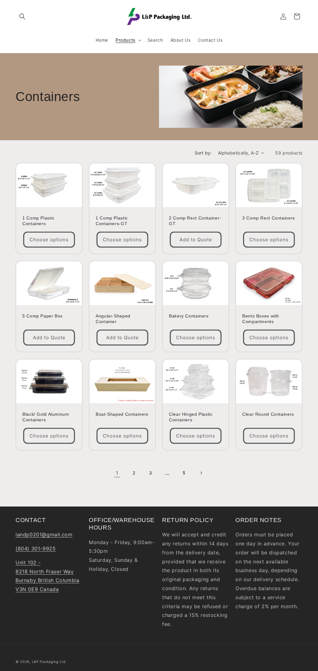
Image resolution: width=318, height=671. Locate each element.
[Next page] (201, 473)
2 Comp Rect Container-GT (195, 221)
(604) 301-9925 (36, 548)
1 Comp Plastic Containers (38, 221)
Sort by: (203, 152)
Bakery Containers (189, 316)
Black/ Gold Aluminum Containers (45, 417)
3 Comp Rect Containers (268, 218)
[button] (22, 16)
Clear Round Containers (268, 414)
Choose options (49, 240)
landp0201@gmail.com (44, 534)
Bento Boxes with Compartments (260, 319)
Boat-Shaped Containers (122, 414)
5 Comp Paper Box (42, 316)
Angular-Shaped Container (113, 319)
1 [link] (117, 473)
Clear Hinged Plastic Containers (191, 417)
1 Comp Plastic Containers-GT (112, 221)
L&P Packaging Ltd (49, 661)
